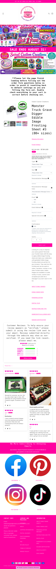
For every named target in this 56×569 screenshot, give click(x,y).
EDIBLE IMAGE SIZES (38, 292)
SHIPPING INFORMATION (27, 529)
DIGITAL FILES (36, 303)
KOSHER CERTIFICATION (39, 320)
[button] (3, 13)
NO (35, 202)
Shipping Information (38, 139)
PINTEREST (39, 480)
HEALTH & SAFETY (41, 550)
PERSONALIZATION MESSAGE (41, 530)
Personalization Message (39, 178)
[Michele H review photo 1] (40, 391)
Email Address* (36, 207)
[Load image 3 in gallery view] (18, 123)
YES (35, 199)
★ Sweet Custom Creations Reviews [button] (28, 567)
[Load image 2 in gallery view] (12, 123)
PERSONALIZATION (37, 297)
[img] (9, 371)
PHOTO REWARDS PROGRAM (25, 537)
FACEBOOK (14, 480)
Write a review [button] (28, 358)
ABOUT (22, 526)
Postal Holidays (36, 144)
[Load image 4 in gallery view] (24, 123)
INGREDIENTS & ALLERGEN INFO (41, 314)
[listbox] (42, 164)
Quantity (34, 236)
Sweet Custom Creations (13, 565)
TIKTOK (39, 509)
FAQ (21, 541)
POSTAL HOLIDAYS (25, 533)
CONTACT (22, 523)
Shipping (34, 153)
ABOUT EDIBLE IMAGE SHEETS (42, 522)
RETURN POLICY (24, 545)
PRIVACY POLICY (24, 551)
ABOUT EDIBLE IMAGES (38, 286)
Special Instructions (38, 215)
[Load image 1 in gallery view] (6, 123)
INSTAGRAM (14, 509)
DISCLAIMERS (40, 553)
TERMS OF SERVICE (25, 548)
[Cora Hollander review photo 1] (15, 385)
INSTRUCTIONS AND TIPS (39, 308)
